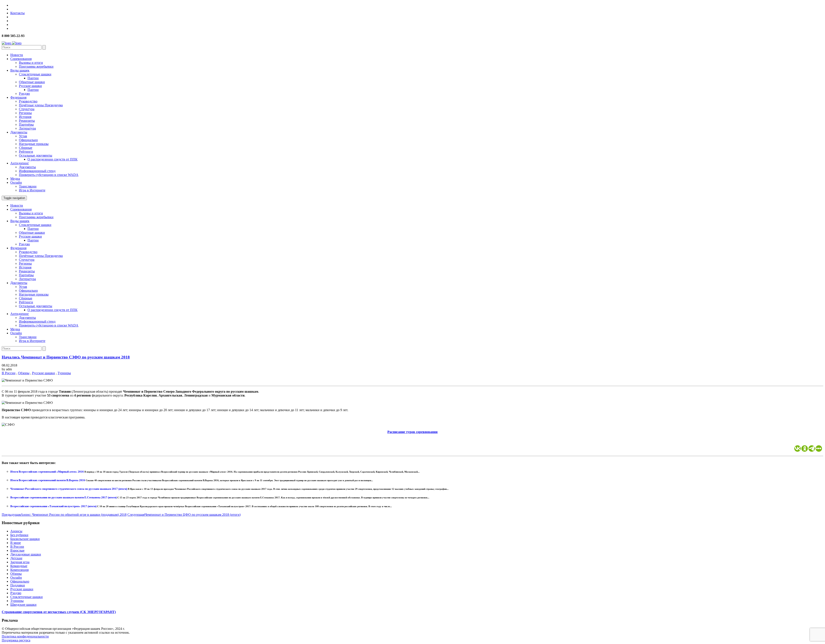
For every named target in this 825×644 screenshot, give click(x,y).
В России (8, 373)
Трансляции (28, 186)
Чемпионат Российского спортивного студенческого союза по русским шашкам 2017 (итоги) (69, 488)
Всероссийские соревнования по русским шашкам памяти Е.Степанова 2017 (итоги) (63, 497)
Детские (16, 558)
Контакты (17, 13)
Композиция (19, 570)
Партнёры (26, 124)
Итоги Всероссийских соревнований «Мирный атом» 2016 (47, 471)
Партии (33, 78)
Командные (18, 566)
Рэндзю (24, 93)
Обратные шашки (32, 82)
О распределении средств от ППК (53, 159)
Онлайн (16, 182)
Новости (16, 55)
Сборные (25, 148)
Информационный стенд (37, 171)
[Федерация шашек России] (11, 43)
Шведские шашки (23, 604)
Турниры (64, 373)
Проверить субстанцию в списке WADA (48, 175)
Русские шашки (30, 86)
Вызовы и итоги (31, 62)
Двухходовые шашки (25, 554)
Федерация (18, 97)
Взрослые (17, 550)
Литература (27, 128)
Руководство (28, 101)
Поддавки (17, 585)
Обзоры (23, 373)
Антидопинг (19, 163)
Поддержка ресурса (16, 640)
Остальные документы (35, 155)
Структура (26, 109)
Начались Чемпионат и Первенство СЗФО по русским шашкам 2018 (66, 357)
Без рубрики (19, 535)
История (25, 117)
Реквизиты (27, 120)
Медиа (15, 178)
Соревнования (21, 59)
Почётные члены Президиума (41, 105)
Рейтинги (26, 151)
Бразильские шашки (25, 539)
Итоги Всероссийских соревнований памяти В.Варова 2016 (48, 480)
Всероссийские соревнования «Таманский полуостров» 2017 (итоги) (53, 506)
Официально (28, 140)
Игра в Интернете (32, 190)
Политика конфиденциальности (25, 636)
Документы (18, 132)
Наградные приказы (34, 144)
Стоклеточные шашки (35, 74)
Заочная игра (19, 562)
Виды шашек (19, 70)
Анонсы (16, 531)
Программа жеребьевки (36, 66)
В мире (15, 543)
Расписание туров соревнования (412, 432)
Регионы (25, 113)
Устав (23, 136)
